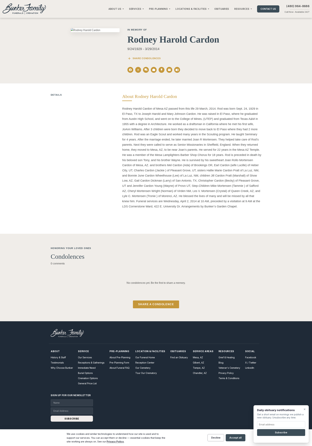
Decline (216, 437)
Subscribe (281, 432)
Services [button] (135, 8)
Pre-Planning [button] (158, 8)
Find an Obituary (179, 357)
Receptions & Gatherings (91, 362)
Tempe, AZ (199, 367)
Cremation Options (88, 378)
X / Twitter (250, 362)
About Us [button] (115, 8)
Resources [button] (241, 8)
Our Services (85, 357)
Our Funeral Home (145, 357)
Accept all (235, 437)
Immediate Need (87, 367)
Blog (221, 362)
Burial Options (85, 373)
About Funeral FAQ (120, 367)
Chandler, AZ (200, 373)
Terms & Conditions (229, 378)
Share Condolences (144, 58)
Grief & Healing (227, 357)
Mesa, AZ (198, 357)
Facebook (250, 357)
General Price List (87, 383)
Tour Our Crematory (146, 373)
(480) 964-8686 (297, 6)
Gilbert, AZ (198, 362)
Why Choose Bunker (62, 367)
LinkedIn (249, 367)
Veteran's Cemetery (229, 367)
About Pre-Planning (120, 357)
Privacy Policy (226, 373)
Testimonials (57, 362)
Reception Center (144, 362)
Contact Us (268, 8)
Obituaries (221, 8)
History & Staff (58, 357)
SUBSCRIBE (72, 418)
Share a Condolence (156, 304)
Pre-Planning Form (119, 362)
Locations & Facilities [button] (191, 8)
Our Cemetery (142, 367)
